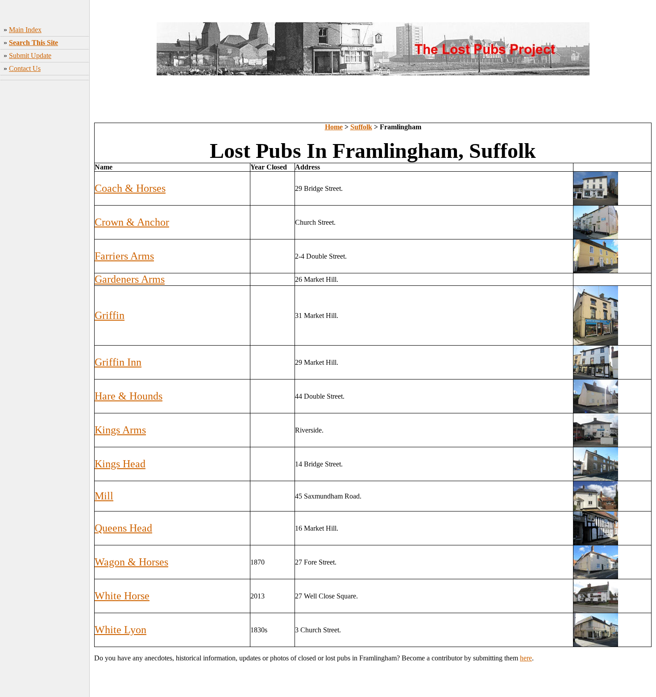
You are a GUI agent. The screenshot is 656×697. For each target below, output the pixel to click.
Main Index (25, 29)
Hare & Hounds (128, 396)
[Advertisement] (45, 223)
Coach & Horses (130, 188)
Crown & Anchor (132, 222)
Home (334, 127)
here (526, 658)
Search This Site (33, 42)
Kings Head (120, 464)
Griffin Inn (118, 362)
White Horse (122, 596)
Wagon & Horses (131, 562)
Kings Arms (120, 430)
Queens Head (123, 528)
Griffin (110, 315)
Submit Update (30, 55)
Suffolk (361, 127)
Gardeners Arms (130, 279)
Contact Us (25, 68)
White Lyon (120, 629)
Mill (104, 496)
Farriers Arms (124, 256)
